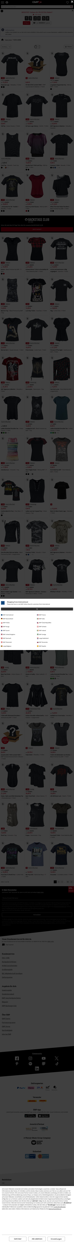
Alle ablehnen (37, 1239)
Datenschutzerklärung (54, 1209)
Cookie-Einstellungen (60, 1207)
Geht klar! (17, 1239)
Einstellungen (56, 1239)
